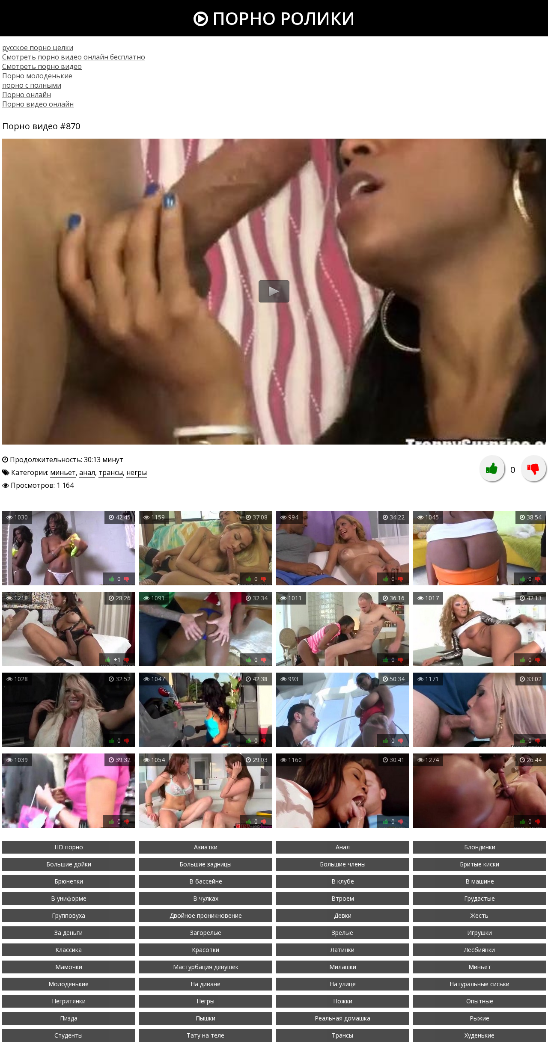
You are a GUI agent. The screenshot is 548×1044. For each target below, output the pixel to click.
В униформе (68, 898)
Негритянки (69, 1001)
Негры (205, 1001)
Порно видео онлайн (38, 104)
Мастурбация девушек (205, 967)
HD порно (68, 847)
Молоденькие (68, 984)
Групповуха (68, 915)
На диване (205, 984)
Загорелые (205, 932)
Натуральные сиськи (479, 984)
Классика (68, 950)
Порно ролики (281, 18)
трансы (110, 472)
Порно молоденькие (37, 75)
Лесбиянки (479, 950)
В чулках (205, 898)
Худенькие (479, 1035)
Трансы (342, 1035)
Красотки (205, 950)
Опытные (479, 1001)
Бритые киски (479, 864)
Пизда (68, 1018)
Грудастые (479, 898)
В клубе (342, 881)
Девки (342, 915)
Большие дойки (68, 864)
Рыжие (479, 1018)
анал (87, 472)
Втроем (342, 898)
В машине (479, 881)
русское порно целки (37, 47)
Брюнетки (68, 881)
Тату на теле (205, 1035)
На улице (343, 984)
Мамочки (68, 967)
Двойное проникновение (206, 915)
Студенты (68, 1035)
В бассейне (205, 881)
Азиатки (205, 847)
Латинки (342, 950)
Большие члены (343, 864)
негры (136, 472)
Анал (343, 847)
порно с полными (31, 85)
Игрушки (479, 932)
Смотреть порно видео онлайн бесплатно (73, 57)
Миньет (479, 967)
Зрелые (342, 932)
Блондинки (479, 847)
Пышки (205, 1018)
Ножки (342, 1001)
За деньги (68, 932)
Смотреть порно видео (42, 66)
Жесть (479, 915)
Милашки (342, 967)
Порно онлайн (26, 94)
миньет (63, 472)
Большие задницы (205, 864)
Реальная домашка (342, 1018)
